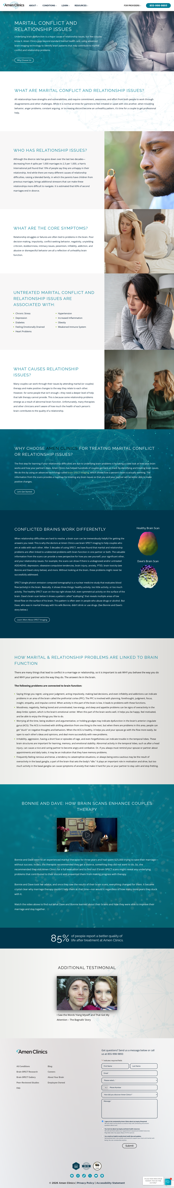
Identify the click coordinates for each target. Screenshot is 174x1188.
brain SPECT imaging (78, 472)
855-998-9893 (115, 1054)
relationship (87, 672)
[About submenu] (37, 5)
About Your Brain (56, 1077)
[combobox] (105, 1087)
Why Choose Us (24, 60)
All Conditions (23, 1066)
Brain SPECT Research (27, 1071)
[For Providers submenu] (140, 5)
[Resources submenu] (87, 5)
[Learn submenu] (69, 5)
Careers (51, 1071)
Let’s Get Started (24, 491)
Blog (50, 1066)
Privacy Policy (85, 1182)
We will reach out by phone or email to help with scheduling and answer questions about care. (127, 1123)
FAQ (18, 1088)
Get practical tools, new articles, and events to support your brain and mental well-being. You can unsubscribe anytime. (130, 1138)
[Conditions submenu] (56, 5)
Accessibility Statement (110, 1182)
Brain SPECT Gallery (26, 1077)
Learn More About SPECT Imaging (32, 619)
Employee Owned (56, 1082)
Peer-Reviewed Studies (28, 1082)
